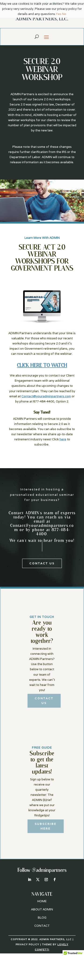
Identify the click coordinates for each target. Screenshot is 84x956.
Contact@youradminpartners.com (42, 527)
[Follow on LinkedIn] (29, 879)
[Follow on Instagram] (46, 879)
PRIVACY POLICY (27, 944)
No (64, 14)
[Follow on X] (38, 879)
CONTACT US (42, 563)
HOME (42, 901)
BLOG (42, 918)
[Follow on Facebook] (54, 879)
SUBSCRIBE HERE (45, 826)
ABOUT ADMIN (42, 909)
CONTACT (42, 926)
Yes (58, 14)
